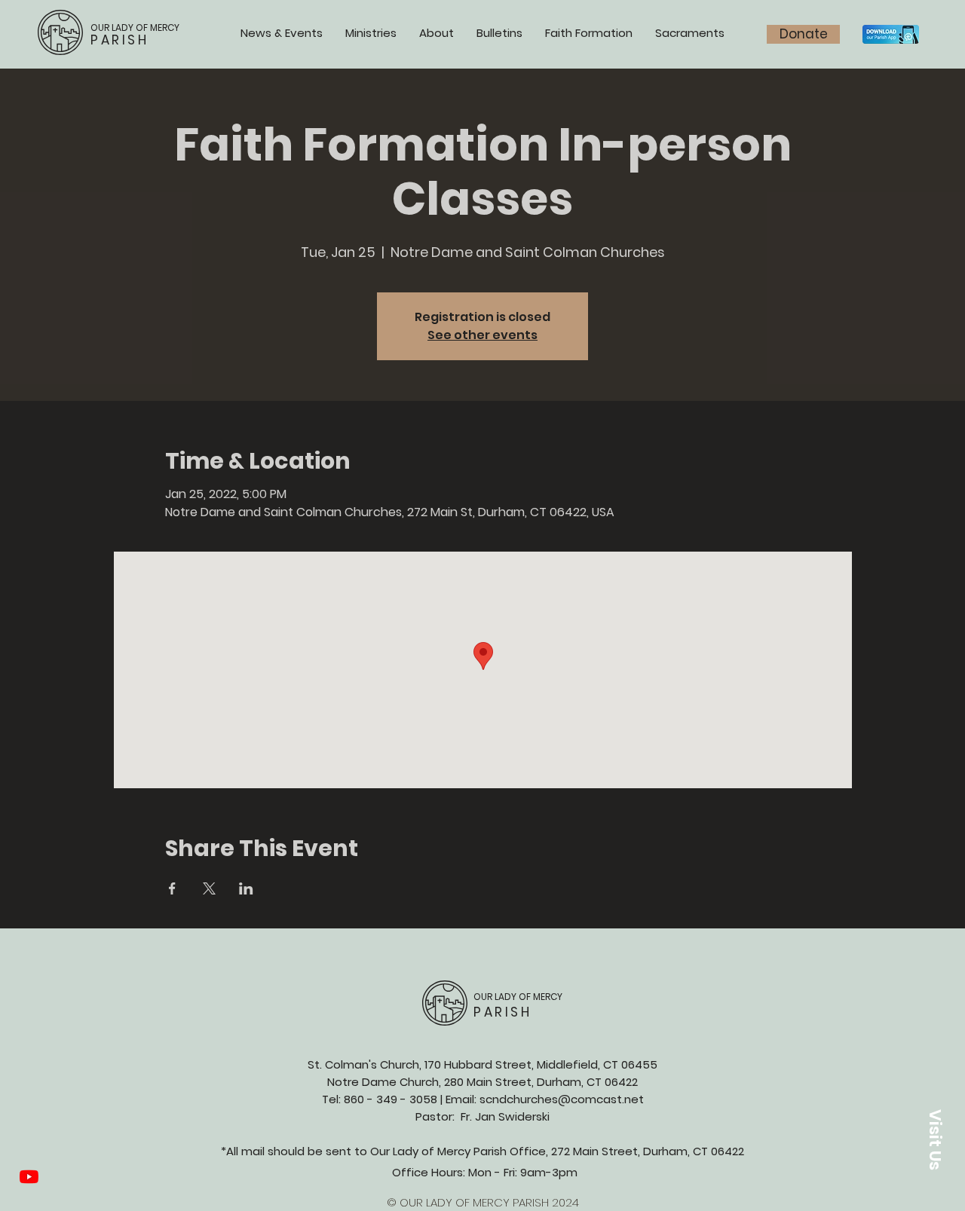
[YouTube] (29, 1176)
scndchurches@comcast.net (561, 1099)
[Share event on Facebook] (172, 888)
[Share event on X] (209, 888)
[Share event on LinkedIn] (246, 888)
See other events (482, 335)
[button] (935, 1139)
